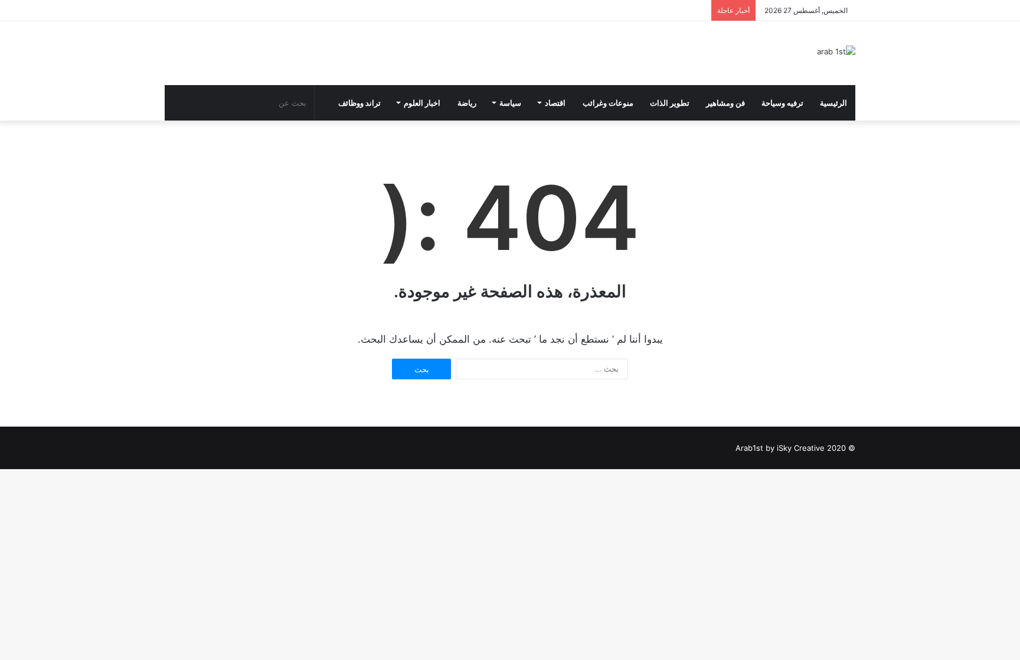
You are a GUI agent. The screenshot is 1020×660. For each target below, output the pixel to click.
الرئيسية (833, 103)
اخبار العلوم (422, 103)
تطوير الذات (669, 103)
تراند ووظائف (359, 103)
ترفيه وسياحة (782, 103)
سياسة (510, 103)
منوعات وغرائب (608, 103)
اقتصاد (555, 103)
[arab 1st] (836, 51)
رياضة (466, 103)
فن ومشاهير (725, 103)
